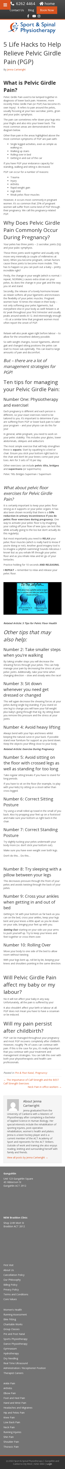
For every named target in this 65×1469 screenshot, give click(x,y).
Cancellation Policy (13, 1275)
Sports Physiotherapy (15, 1339)
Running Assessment (15, 1314)
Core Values (10, 1299)
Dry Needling (10, 1358)
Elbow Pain (9, 1393)
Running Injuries (12, 1432)
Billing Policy (10, 1284)
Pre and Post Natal (14, 1334)
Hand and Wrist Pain (14, 1402)
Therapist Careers (13, 1373)
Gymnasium (10, 1348)
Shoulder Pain (11, 1441)
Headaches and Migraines (17, 1407)
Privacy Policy (11, 1289)
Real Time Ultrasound (15, 1363)
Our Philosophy (12, 1279)
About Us (8, 1270)
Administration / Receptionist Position (24, 1368)
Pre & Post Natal (24, 1072)
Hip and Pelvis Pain (14, 1412)
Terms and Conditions (15, 1294)
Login (49, 1463)
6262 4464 (25, 3)
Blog (31, 10)
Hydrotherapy (11, 1353)
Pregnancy (41, 1072)
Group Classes (11, 1329)
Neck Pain (9, 1427)
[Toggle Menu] (5, 5)
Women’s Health (12, 1309)
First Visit (8, 1265)
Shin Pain (8, 1437)
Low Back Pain (11, 1422)
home (50, 3)
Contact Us (17, 10)
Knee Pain (9, 1417)
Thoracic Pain (11, 1446)
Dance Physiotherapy (15, 1343)
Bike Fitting (9, 1319)
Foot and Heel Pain (14, 1398)
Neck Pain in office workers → (45, 1086)
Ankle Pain (9, 1383)
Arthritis (7, 1388)
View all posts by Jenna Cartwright (27, 1157)
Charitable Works (13, 1324)
